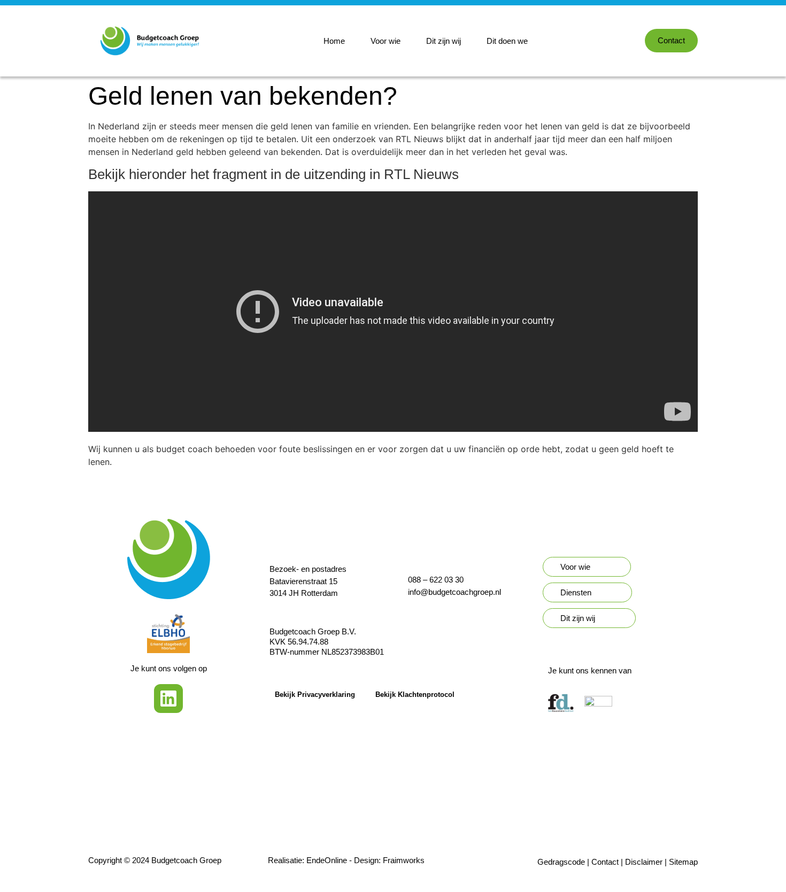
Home (334, 40)
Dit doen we (507, 40)
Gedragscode (561, 861)
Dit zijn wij (443, 40)
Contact (605, 861)
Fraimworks (404, 860)
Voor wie (385, 40)
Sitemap (683, 861)
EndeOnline (326, 860)
